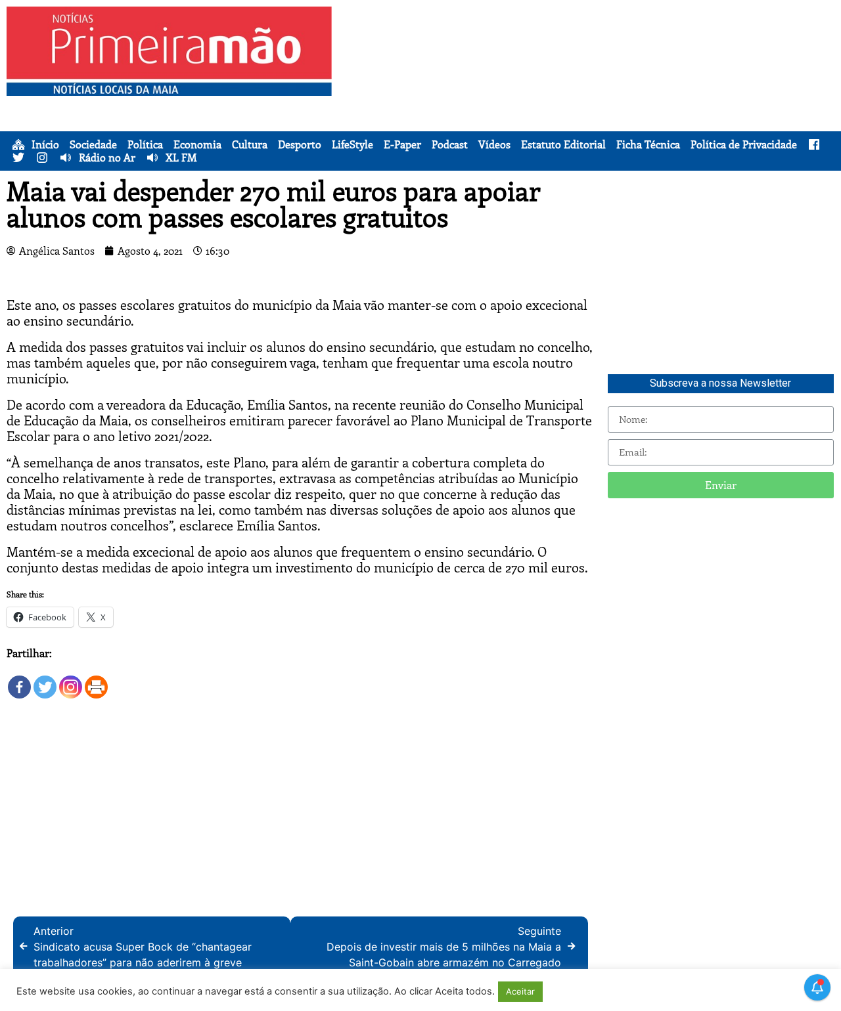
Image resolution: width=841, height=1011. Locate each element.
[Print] (96, 680)
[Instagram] (70, 680)
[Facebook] (19, 680)
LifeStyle (352, 144)
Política (145, 144)
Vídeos (494, 144)
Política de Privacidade (744, 144)
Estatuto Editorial (563, 144)
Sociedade (93, 144)
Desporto (299, 144)
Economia (197, 144)
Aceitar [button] (520, 991)
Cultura (249, 144)
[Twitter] (45, 680)
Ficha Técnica (648, 144)
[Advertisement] (589, 98)
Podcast (450, 144)
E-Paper (402, 144)
